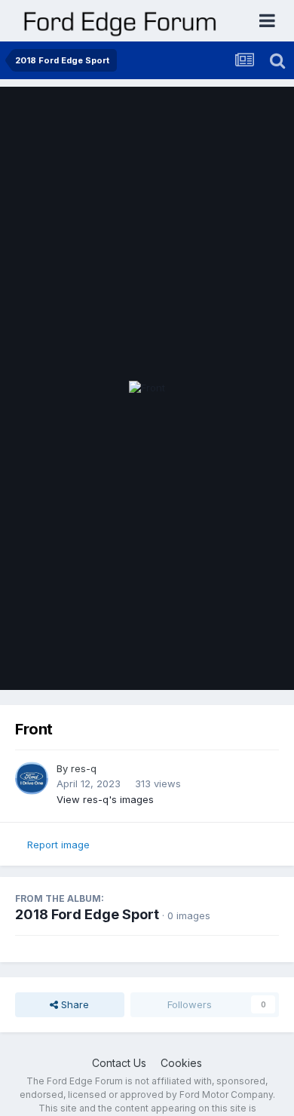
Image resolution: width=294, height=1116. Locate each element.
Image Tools (231, 663)
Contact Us (119, 1062)
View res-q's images (105, 799)
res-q (83, 768)
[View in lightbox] (147, 388)
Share (73, 1004)
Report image (58, 845)
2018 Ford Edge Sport (87, 914)
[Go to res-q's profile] (31, 778)
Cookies (181, 1062)
